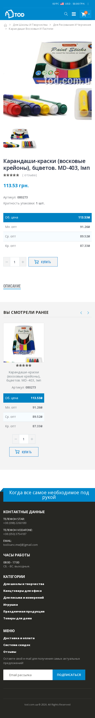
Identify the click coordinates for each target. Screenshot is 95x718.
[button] (66, 14)
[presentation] (81, 313)
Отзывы (9, 652)
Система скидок (16, 645)
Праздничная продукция (23, 611)
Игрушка (10, 605)
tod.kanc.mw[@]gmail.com (20, 545)
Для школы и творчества (30, 25)
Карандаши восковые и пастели (31, 29)
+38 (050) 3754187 (14, 534)
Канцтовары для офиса (22, 591)
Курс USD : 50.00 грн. (69, 3)
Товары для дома (17, 618)
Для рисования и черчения (72, 25)
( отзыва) (29, 175)
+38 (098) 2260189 (14, 523)
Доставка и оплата (19, 638)
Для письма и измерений (23, 598)
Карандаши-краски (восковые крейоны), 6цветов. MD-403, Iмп (23, 376)
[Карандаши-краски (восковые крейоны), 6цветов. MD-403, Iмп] (24, 353)
